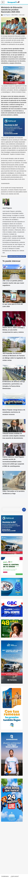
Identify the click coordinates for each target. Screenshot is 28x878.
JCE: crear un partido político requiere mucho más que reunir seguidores (13, 283)
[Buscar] (24, 510)
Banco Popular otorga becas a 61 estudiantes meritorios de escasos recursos (14, 412)
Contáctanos (5, 876)
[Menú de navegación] (2, 2)
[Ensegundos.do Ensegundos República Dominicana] (14, 2)
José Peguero (6, 14)
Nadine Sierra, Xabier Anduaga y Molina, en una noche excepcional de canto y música (14, 330)
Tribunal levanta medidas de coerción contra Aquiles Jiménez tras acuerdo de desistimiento (14, 436)
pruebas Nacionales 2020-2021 (16, 256)
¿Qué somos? (15, 876)
